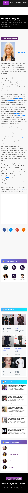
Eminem (16, 113)
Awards (24, 22)
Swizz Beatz (11, 467)
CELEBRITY (18, 2)
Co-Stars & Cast (15, 24)
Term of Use (13, 483)
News (20, 20)
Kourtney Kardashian (13, 454)
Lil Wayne (9, 178)
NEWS (11, 2)
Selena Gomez (21, 115)
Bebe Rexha (10, 20)
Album (20, 22)
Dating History (8, 24)
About (3, 483)
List (5, 20)
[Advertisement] (14, 33)
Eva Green (10, 460)
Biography (16, 20)
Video (2, 24)
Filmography (15, 22)
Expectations (22, 189)
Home (2, 20)
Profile (10, 22)
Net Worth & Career (5, 26)
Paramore (10, 447)
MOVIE (25, 2)
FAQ (7, 483)
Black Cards (18, 98)
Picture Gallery (4, 22)
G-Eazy (21, 137)
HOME (6, 2)
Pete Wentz (10, 100)
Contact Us (14, 485)
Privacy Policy (21, 483)
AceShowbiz (12, 488)
